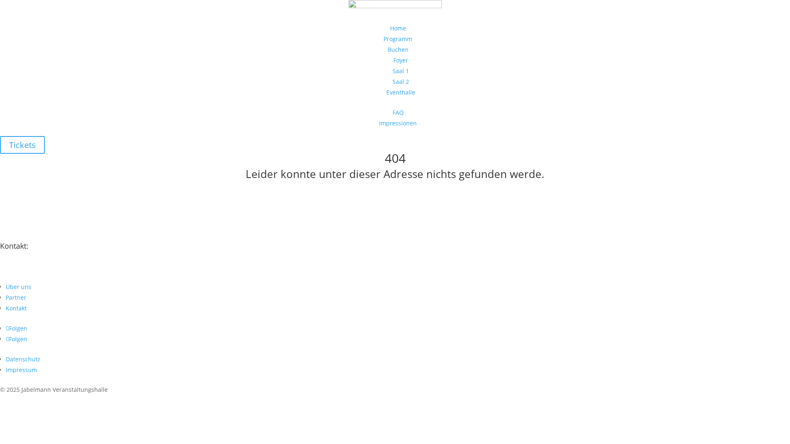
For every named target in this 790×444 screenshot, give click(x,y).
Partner (16, 297)
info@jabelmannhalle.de (55, 274)
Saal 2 (401, 82)
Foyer (400, 60)
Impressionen (398, 123)
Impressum (21, 370)
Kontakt (16, 308)
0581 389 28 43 (37, 260)
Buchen (398, 49)
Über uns (18, 287)
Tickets (22, 144)
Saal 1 (401, 71)
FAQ (398, 112)
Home (398, 28)
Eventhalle (400, 92)
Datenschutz (23, 359)
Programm (397, 39)
